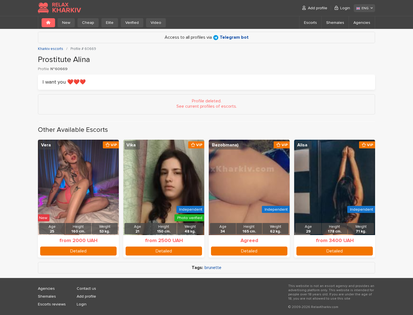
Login (345, 8)
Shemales (335, 22)
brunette (213, 267)
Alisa (302, 145)
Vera (46, 145)
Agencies (361, 22)
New (66, 22)
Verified (132, 22)
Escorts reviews (52, 304)
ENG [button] (365, 8)
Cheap (88, 22)
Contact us (86, 288)
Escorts (310, 22)
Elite (110, 22)
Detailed (78, 251)
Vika (131, 145)
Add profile (317, 8)
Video (156, 22)
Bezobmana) (225, 145)
